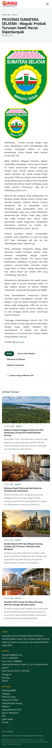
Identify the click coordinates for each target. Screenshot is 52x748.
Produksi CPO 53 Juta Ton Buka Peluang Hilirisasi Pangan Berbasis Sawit (23, 603)
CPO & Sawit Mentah (26, 353)
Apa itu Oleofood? (10, 712)
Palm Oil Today (8, 697)
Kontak (5, 722)
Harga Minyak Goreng (12, 703)
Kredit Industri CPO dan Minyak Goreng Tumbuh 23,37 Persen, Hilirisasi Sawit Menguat (23, 546)
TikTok (5, 681)
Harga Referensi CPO (11, 709)
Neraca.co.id (18, 342)
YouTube (6, 677)
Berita (9, 353)
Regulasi (6, 706)
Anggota (6, 693)
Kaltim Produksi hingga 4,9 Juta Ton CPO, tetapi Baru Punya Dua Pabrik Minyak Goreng (24, 433)
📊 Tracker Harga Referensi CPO (20, 375)
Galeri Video (7, 719)
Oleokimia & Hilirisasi (16, 359)
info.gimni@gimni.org (12, 655)
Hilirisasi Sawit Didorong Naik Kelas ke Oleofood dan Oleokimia (23, 489)
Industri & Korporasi (15, 365)
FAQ (4, 716)
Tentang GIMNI (9, 690)
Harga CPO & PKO (10, 700)
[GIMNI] (9, 4)
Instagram (6, 674)
